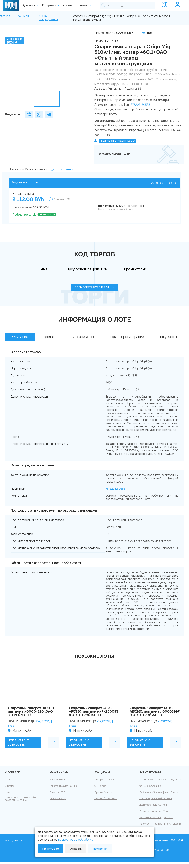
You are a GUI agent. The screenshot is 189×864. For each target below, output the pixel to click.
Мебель (167, 811)
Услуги (67, 5)
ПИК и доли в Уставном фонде (154, 792)
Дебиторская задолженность (153, 804)
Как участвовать (57, 779)
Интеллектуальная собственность (155, 798)
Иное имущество (172, 823)
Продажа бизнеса (103, 792)
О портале (49, 5)
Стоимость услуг (58, 798)
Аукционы (28, 5)
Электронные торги (104, 779)
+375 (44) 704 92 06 (13, 840)
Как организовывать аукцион (64, 786)
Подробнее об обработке (75, 839)
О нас (7, 779)
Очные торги (100, 786)
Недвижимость (146, 779)
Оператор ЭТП (12, 786)
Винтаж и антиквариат (150, 817)
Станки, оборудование (150, 786)
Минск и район (22, 730)
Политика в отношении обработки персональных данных (22, 798)
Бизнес (83, 5)
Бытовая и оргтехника (150, 811)
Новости (9, 792)
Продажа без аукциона (105, 798)
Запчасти (168, 817)
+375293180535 (140, 104)
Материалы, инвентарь (150, 823)
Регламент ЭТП (57, 792)
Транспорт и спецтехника (169, 779)
